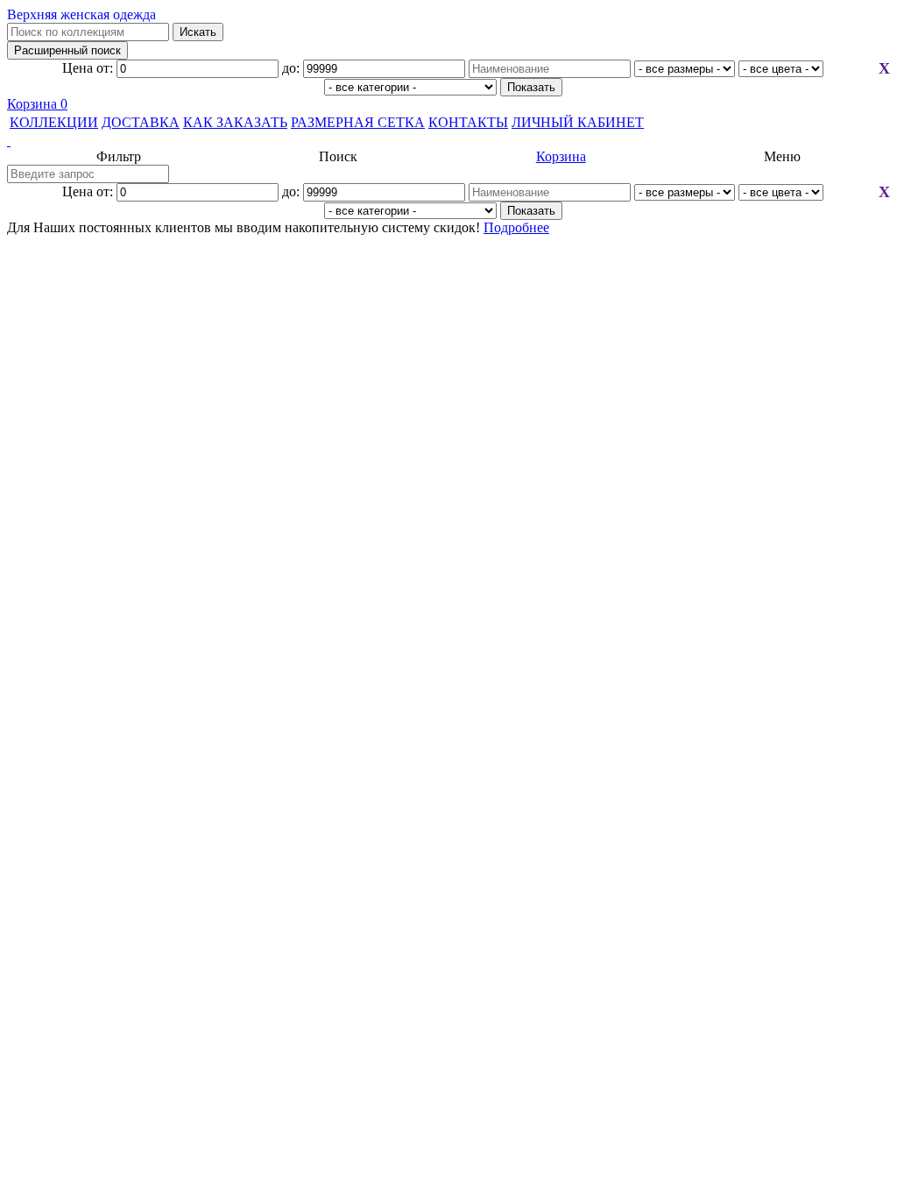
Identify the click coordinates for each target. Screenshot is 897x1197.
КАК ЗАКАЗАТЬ (235, 122)
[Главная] (448, 141)
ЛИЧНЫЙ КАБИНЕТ (578, 122)
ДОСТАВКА (141, 122)
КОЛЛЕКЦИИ (54, 122)
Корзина (37, 103)
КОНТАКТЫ (468, 122)
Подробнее (516, 227)
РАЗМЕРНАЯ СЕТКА (358, 122)
